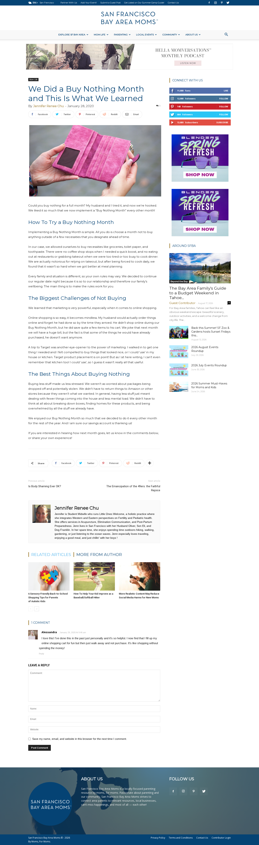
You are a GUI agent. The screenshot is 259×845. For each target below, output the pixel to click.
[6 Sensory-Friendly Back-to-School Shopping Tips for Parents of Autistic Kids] (49, 576)
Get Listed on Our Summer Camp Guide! (144, 2)
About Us (191, 34)
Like (226, 90)
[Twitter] (228, 2)
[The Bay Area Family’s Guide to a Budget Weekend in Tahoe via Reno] (200, 268)
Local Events (145, 34)
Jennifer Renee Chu (48, 106)
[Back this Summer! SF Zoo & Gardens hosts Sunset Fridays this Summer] (178, 332)
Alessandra (49, 632)
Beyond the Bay (179, 281)
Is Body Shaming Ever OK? (44, 486)
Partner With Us (68, 2)
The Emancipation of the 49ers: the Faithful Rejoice (133, 488)
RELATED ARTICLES (51, 554)
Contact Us (173, 2)
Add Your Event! (89, 2)
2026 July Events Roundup (209, 365)
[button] (226, 35)
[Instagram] (215, 2)
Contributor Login (221, 837)
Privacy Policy (158, 837)
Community (169, 34)
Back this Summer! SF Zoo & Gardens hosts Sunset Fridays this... (210, 331)
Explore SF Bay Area (71, 34)
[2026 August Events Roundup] (178, 351)
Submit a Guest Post (110, 2)
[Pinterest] (221, 2)
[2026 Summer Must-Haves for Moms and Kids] (178, 387)
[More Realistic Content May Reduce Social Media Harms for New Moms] (139, 576)
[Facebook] (209, 2)
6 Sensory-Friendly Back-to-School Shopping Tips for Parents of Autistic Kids (48, 597)
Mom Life (99, 34)
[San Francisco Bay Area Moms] (129, 18)
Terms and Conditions (181, 837)
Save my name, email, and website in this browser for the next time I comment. (79, 738)
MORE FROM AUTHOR (99, 554)
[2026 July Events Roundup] (178, 370)
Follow (223, 98)
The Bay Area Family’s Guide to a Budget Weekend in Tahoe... (197, 293)
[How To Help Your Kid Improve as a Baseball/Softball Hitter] (94, 576)
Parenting (121, 34)
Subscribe (222, 122)
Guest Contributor (182, 303)
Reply (41, 653)
